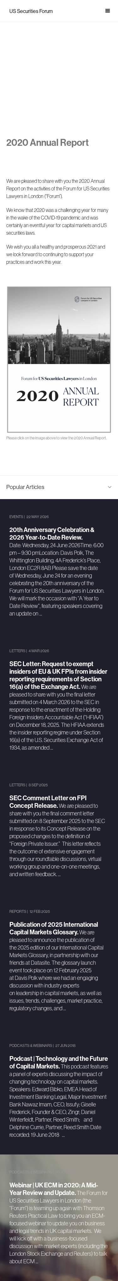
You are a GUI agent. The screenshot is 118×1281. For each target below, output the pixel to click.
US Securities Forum (31, 11)
